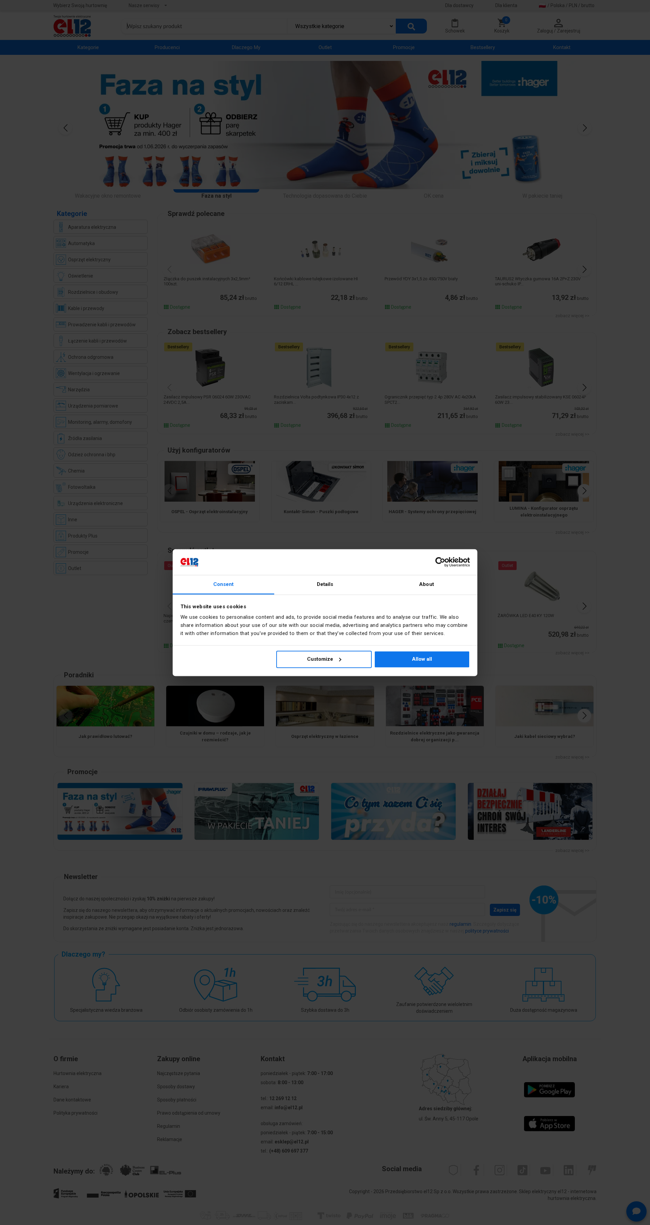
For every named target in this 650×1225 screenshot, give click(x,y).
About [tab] (426, 585)
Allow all (422, 659)
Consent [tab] (223, 585)
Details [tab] (325, 585)
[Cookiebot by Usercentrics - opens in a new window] (440, 562)
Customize (320, 659)
